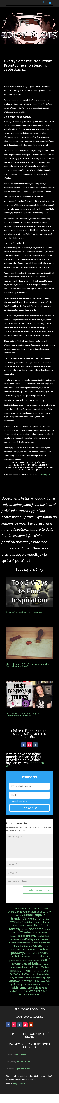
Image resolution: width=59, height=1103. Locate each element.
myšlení (14, 946)
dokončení (14, 926)
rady (40, 964)
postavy (17, 952)
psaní (44, 960)
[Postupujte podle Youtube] (31, 1024)
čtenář (36, 994)
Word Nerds (33, 984)
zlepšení (21, 991)
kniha (22, 939)
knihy (29, 939)
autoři (23, 915)
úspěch (46, 991)
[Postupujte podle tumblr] (35, 744)
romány (22, 971)
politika (29, 949)
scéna (13, 974)
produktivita (39, 956)
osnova (22, 949)
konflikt (46, 939)
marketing (36, 942)
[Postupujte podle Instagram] (29, 744)
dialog (31, 922)
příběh (33, 963)
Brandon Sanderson (24, 918)
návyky (37, 946)
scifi (46, 970)
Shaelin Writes (24, 974)
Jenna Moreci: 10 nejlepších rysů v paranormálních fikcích (22, 714)
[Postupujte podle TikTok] (25, 1024)
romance (14, 970)
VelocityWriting (17, 980)
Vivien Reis (31, 980)
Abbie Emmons (35, 908)
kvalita (27, 942)
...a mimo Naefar (18, 908)
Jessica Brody (25, 935)
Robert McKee (40, 967)
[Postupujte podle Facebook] (23, 744)
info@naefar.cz (19, 1084)
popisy (35, 949)
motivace (46, 943)
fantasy (14, 929)
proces (27, 956)
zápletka (36, 991)
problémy (17, 956)
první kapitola (22, 960)
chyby (13, 922)
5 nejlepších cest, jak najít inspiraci (24, 611)
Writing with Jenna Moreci (30, 985)
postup (27, 953)
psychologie (19, 964)
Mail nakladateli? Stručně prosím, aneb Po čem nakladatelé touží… (27, 665)
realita (45, 964)
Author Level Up (31, 911)
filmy (26, 929)
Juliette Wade (39, 936)
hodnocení (36, 929)
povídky (43, 953)
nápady (28, 946)
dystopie (28, 926)
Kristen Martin (16, 942)
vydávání (46, 981)
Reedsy (21, 967)
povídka (34, 953)
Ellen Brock (40, 925)
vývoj (19, 984)
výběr (13, 984)
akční (46, 908)
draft (21, 925)
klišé (17, 939)
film (22, 929)
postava (43, 949)
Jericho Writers (35, 932)
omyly (45, 946)
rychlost (36, 971)
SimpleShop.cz (44, 474)
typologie (47, 978)
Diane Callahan (42, 922)
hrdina (47, 929)
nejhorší (21, 946)
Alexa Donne (15, 911)
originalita (15, 949)
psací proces (33, 960)
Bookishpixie (35, 915)
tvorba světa (36, 977)
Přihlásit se (29, 808)
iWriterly (24, 932)
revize (28, 967)
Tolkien (18, 978)
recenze (14, 967)
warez (24, 984)
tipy (11, 977)
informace (15, 932)
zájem (27, 991)
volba (40, 981)
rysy (41, 971)
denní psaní (22, 922)
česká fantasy (26, 994)
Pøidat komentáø (38, 890)
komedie (38, 939)
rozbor (29, 970)
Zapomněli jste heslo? (18, 801)
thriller (46, 974)
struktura (38, 974)
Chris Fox (44, 918)
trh (28, 977)
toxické (24, 978)
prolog (12, 960)
